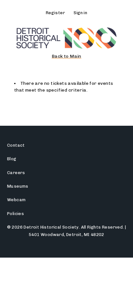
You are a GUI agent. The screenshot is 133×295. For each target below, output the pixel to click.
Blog (11, 158)
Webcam (16, 199)
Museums (17, 186)
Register (55, 12)
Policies (15, 213)
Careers (16, 172)
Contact (16, 145)
